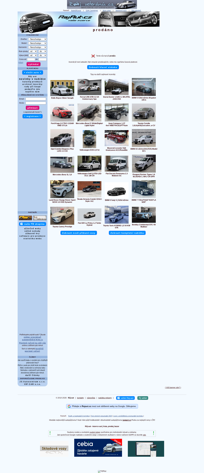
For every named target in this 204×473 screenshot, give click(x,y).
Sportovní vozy (121, 10)
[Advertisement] (173, 56)
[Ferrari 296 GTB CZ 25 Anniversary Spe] (89, 95)
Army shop (107, 10)
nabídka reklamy (105, 398)
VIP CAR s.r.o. (32, 384)
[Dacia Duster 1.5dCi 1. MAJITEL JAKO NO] (116, 95)
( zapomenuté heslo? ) (32, 112)
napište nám (32, 92)
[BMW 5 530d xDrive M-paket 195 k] (143, 96)
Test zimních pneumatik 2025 (101, 416)
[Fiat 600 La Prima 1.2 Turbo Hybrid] (89, 221)
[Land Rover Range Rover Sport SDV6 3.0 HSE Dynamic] (62, 198)
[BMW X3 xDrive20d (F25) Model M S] (143, 147)
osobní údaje (95, 432)
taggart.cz (127, 420)
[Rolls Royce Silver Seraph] (62, 96)
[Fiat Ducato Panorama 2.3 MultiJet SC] (116, 171)
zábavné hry (32, 233)
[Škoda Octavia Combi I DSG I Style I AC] (89, 197)
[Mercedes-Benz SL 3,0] (62, 173)
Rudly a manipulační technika (78, 416)
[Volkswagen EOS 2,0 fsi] (89, 148)
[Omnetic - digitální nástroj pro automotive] (146, 456)
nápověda (91, 398)
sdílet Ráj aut (126, 398)
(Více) (20, 63)
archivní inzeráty (32, 84)
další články (32, 375)
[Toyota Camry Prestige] (62, 225)
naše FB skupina (34, 224)
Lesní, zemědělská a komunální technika (128, 416)
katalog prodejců (32, 82)
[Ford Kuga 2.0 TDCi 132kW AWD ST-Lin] (62, 121)
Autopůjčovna (76, 10)
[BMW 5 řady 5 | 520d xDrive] (116, 198)
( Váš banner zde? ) (173, 387)
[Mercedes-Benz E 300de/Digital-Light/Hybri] (89, 121)
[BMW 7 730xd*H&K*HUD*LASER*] (143, 198)
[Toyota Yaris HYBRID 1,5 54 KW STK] (116, 223)
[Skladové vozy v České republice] (54, 456)
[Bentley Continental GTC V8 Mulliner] (143, 223)
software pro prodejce (32, 236)
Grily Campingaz (92, 10)
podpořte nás (32, 89)
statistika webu (32, 239)
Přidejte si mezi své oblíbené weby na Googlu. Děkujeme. (103, 406)
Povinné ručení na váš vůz (32, 343)
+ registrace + (32, 116)
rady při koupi (32, 87)
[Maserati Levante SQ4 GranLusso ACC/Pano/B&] (116, 146)
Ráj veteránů (136, 10)
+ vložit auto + (32, 72)
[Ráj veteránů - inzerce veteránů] (102, 8)
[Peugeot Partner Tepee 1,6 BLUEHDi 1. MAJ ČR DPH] (144, 172)
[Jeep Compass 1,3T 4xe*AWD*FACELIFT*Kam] (116, 121)
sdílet (144, 398)
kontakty (80, 398)
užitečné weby (32, 229)
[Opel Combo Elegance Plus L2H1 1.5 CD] (62, 147)
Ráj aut (32, 76)
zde (144, 435)
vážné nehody (32, 231)
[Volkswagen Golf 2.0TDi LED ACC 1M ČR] (89, 171)
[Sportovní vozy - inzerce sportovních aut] (25, 220)
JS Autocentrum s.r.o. (32, 382)
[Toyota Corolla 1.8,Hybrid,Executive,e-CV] (143, 121)
